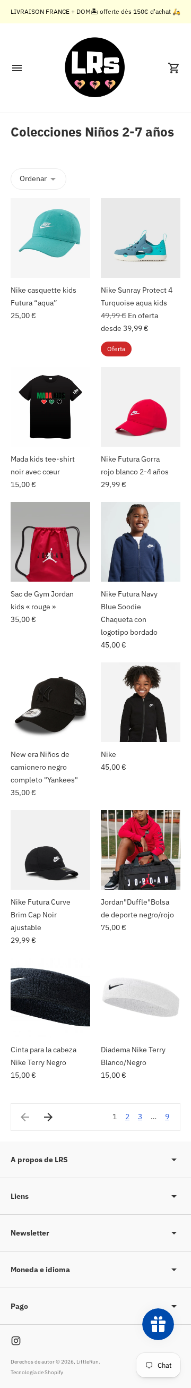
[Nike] (140, 702)
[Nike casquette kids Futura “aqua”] (50, 238)
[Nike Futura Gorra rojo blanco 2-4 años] (140, 407)
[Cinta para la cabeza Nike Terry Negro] (50, 997)
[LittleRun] (95, 68)
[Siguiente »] (48, 1117)
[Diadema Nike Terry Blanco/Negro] (140, 997)
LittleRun (87, 1361)
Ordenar (33, 178)
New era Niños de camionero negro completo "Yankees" (44, 767)
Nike (109, 754)
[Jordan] (140, 850)
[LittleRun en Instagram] (16, 1340)
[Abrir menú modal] (17, 68)
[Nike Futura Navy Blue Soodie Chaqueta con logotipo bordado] (140, 542)
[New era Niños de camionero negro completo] (50, 702)
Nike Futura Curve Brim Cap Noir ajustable (41, 914)
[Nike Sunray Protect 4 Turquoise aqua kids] (140, 238)
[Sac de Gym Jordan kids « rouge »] (50, 542)
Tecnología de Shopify (37, 1372)
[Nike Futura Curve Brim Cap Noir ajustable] (50, 850)
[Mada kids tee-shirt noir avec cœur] (50, 407)
